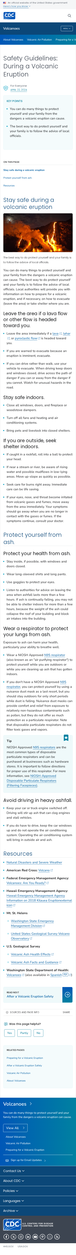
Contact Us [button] (12, 1171)
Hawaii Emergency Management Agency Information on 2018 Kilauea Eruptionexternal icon (39, 900)
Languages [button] (12, 1201)
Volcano (44, 870)
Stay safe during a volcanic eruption (24, 170)
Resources (9, 185)
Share (66, 1012)
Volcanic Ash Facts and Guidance (34, 962)
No (38, 1033)
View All (12, 1128)
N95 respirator (54, 655)
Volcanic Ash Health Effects (31, 954)
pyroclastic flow (26, 338)
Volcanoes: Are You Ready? (26, 883)
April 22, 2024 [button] (18, 90)
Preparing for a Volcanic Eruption (25, 1058)
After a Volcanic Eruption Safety (24, 1065)
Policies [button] (9, 1191)
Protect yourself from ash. (17, 178)
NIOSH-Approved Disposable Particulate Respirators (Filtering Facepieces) (31, 780)
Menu (65, 28)
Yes (9, 1033)
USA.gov (23, 1246)
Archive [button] (9, 1210)
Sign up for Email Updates (26, 1160)
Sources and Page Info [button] (24, 1012)
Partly (24, 1033)
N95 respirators (44, 747)
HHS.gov (8, 1246)
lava (55, 333)
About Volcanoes (13, 39)
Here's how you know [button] (16, 6)
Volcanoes (11, 28)
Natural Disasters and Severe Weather (34, 862)
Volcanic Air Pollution (39, 39)
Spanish (56, 975)
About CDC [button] (12, 1181)
